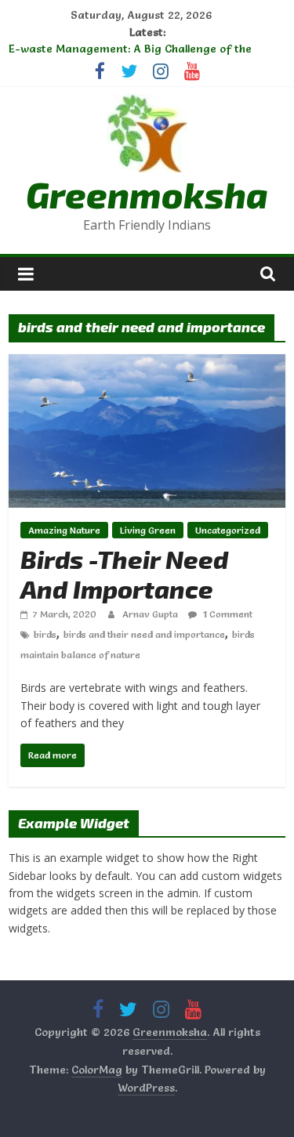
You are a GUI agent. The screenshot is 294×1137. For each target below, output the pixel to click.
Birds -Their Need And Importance (124, 573)
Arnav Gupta (151, 614)
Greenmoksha (147, 193)
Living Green (148, 530)
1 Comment (226, 614)
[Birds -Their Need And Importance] (147, 363)
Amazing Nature (64, 530)
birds (45, 634)
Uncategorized (227, 530)
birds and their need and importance (144, 634)
